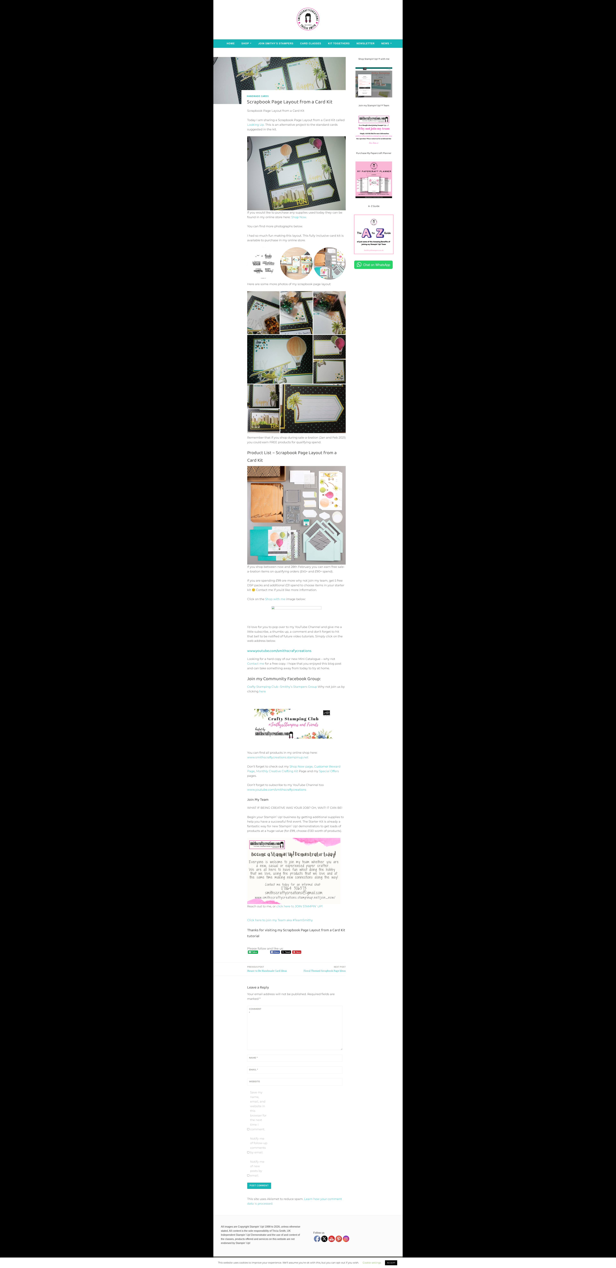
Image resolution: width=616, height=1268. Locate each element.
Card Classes (310, 43)
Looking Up (255, 124)
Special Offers (329, 771)
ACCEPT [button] (391, 1262)
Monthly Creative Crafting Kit (277, 771)
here (262, 691)
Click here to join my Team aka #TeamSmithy (280, 920)
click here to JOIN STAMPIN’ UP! (299, 906)
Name (253, 1057)
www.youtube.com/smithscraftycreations (276, 789)
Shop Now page (301, 766)
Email (253, 1069)
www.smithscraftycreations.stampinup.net (277, 757)
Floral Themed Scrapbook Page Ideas (325, 968)
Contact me (255, 663)
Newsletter (365, 43)
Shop (245, 43)
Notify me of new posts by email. (257, 1168)
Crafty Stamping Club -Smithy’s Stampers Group (282, 686)
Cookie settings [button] (372, 1262)
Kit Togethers (339, 43)
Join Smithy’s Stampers (275, 43)
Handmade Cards (258, 96)
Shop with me (275, 599)
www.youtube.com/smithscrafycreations (279, 651)
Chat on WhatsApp (376, 264)
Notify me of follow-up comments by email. (258, 1145)
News (385, 43)
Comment (255, 1010)
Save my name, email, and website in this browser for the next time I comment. (258, 1111)
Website (254, 1081)
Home (231, 43)
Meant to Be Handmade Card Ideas (267, 968)
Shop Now (298, 217)
